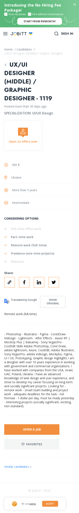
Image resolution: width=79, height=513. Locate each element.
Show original (53, 301)
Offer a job (32, 429)
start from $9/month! (40, 21)
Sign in (67, 33)
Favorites (34, 444)
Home (8, 49)
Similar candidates (16, 467)
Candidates (25, 49)
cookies (32, 503)
